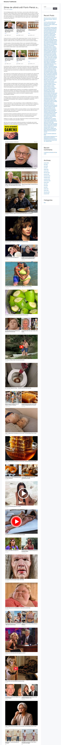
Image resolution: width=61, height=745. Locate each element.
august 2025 (46, 182)
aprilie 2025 (46, 188)
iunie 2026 (46, 166)
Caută (45, 6)
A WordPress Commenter (49, 152)
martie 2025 (46, 190)
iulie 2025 (46, 183)
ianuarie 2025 (46, 193)
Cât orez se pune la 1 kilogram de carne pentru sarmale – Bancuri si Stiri (50, 19)
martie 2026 (46, 170)
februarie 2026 (47, 172)
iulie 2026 (46, 164)
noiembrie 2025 (47, 177)
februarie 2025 (47, 192)
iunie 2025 (46, 185)
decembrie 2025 (47, 175)
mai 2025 (45, 187)
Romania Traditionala (10, 1)
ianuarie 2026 (46, 174)
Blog (45, 202)
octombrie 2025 (47, 179)
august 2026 (46, 162)
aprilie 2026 (46, 169)
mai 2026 (45, 167)
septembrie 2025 (47, 180)
